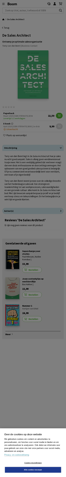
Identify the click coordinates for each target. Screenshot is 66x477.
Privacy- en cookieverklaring (16, 455)
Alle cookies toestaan (33, 470)
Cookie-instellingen (33, 463)
